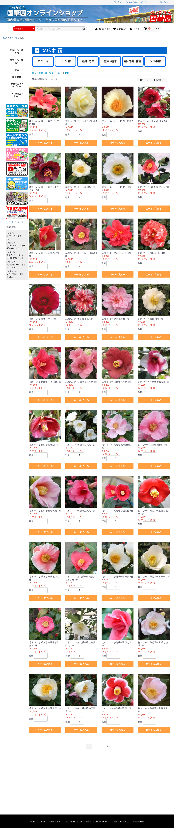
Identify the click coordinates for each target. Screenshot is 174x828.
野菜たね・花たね (16, 51)
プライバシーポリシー (73, 821)
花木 (60, 72)
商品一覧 (13, 38)
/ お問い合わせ (163, 2)
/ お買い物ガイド (118, 2)
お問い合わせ (138, 821)
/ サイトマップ (150, 2)
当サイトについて (38, 821)
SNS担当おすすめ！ (16, 95)
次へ (108, 746)
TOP (5, 38)
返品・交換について (120, 821)
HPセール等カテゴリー (17, 85)
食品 (17, 69)
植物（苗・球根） (16, 61)
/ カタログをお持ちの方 (134, 2)
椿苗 (66, 72)
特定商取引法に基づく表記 (97, 821)
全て (34, 72)
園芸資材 (16, 76)
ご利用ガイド (54, 821)
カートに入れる (45, 142)
